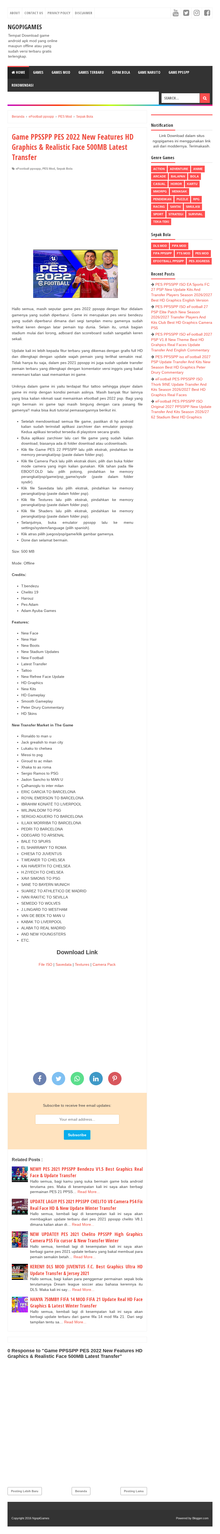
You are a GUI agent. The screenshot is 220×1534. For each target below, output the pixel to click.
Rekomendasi (23, 85)
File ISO (45, 964)
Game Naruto (149, 72)
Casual (159, 183)
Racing (159, 206)
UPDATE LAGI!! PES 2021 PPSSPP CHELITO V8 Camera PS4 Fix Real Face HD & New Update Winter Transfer (86, 1204)
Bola (194, 176)
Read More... (89, 1192)
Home (20, 72)
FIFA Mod (179, 245)
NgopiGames (25, 26)
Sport (158, 214)
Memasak (179, 191)
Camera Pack (104, 964)
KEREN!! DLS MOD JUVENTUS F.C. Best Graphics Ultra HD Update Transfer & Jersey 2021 (86, 1269)
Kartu (192, 183)
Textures (82, 964)
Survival (195, 214)
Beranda (81, 1491)
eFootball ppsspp (28, 168)
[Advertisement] (77, 210)
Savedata (64, 964)
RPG (196, 199)
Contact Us (33, 12)
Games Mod (61, 72)
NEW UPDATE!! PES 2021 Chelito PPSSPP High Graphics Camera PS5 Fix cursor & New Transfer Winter (86, 1237)
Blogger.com (200, 1518)
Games (38, 72)
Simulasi (193, 206)
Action (159, 168)
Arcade (159, 176)
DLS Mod (160, 245)
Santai (175, 206)
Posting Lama (134, 1491)
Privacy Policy (58, 12)
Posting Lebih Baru (24, 1491)
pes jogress (199, 261)
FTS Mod (183, 253)
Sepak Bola (121, 72)
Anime (198, 168)
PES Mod (48, 168)
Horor (176, 183)
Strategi (175, 214)
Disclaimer (83, 12)
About (15, 12)
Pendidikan (162, 199)
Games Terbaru (91, 72)
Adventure (179, 168)
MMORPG (160, 191)
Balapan (178, 176)
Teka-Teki (161, 221)
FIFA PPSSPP (162, 253)
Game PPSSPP (178, 72)
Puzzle (182, 199)
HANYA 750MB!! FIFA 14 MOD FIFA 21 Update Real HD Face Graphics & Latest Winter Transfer (86, 1302)
